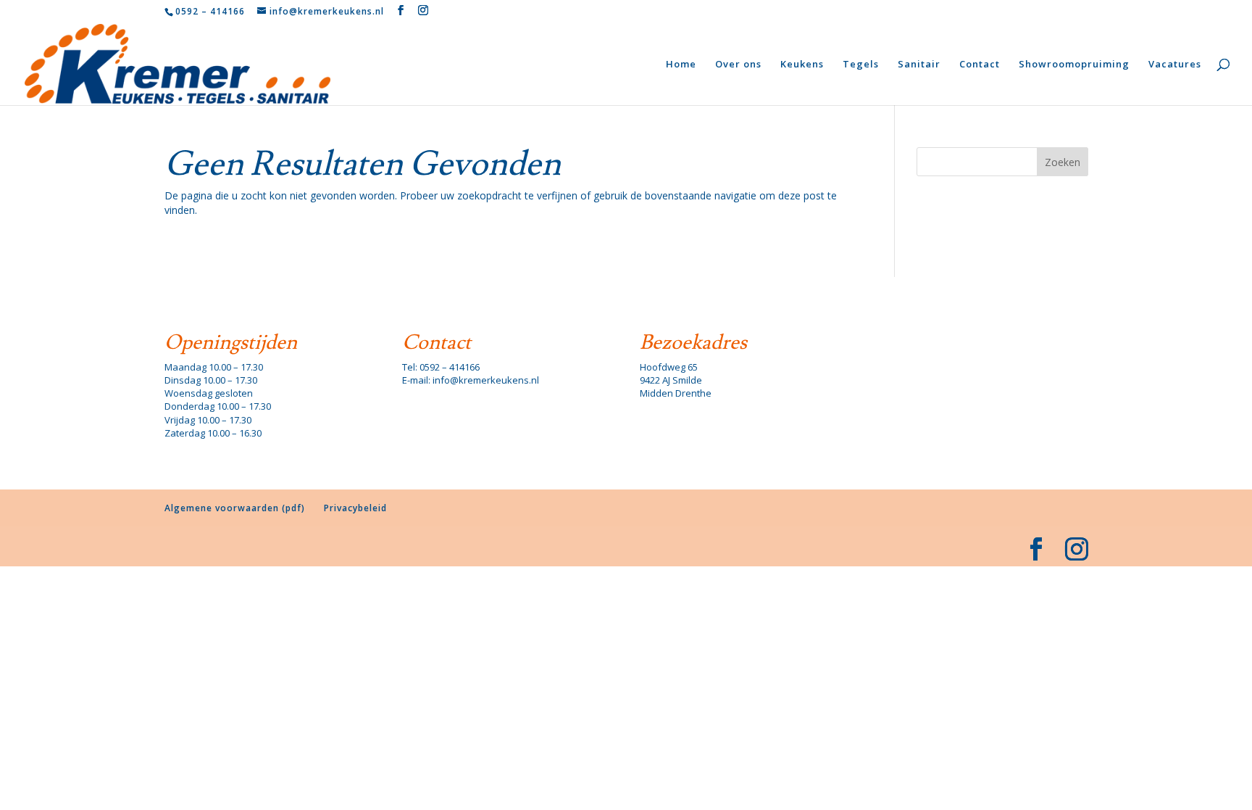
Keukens (802, 64)
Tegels (861, 64)
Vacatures (1174, 64)
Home (681, 64)
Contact (979, 64)
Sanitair (919, 64)
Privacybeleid (355, 508)
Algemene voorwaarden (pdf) (234, 508)
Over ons (738, 64)
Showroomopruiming (1074, 64)
